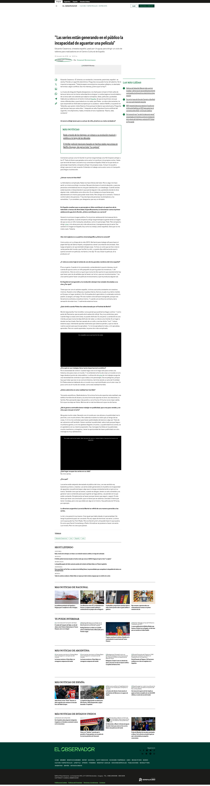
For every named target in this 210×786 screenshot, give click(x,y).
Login (134, 6)
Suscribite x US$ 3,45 (146, 6)
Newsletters (145, 763)
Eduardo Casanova (61, 538)
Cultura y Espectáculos (89, 6)
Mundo (145, 760)
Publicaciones (133, 763)
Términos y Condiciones (90, 782)
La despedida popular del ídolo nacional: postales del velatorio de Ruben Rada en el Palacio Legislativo (81, 564)
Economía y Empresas (117, 760)
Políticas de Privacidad (75, 782)
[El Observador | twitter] (140, 750)
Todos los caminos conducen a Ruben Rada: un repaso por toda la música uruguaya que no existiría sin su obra (82, 576)
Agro (128, 760)
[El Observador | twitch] (154, 754)
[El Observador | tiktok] (154, 750)
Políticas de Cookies (61, 782)
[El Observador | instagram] (147, 750)
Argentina (67, 1)
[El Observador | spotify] (146, 754)
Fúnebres (92, 763)
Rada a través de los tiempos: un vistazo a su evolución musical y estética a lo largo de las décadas (79, 553)
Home (57, 760)
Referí (84, 760)
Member (63, 760)
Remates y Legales (103, 763)
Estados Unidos (85, 1)
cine (66, 224)
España (75, 1)
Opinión (85, 763)
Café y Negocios (102, 760)
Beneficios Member (74, 760)
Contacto (102, 782)
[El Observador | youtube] (150, 750)
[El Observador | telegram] (150, 754)
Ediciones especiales (119, 763)
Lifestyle (77, 763)
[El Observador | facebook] (143, 750)
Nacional (91, 760)
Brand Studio (137, 760)
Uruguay (58, 1)
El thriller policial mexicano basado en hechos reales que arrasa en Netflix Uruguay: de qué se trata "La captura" (83, 559)
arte (100, 375)
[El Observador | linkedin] (142, 754)
